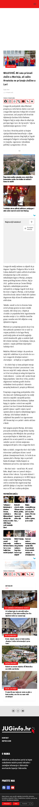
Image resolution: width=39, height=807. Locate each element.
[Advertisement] (19, 30)
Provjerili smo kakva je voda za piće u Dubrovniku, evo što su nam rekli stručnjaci (18, 694)
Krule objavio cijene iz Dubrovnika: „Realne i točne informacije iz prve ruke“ (17, 641)
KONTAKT (5, 738)
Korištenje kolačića (13, 800)
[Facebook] (6, 101)
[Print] (32, 101)
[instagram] (8, 787)
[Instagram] (10, 101)
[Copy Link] (28, 101)
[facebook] (4, 787)
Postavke (24, 803)
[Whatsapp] (14, 101)
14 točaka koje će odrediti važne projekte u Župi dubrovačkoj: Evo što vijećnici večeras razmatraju (18, 613)
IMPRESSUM (6, 741)
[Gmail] (23, 101)
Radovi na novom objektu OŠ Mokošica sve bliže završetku (18, 668)
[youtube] (12, 787)
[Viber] (19, 101)
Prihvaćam (7, 803)
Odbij (15, 803)
